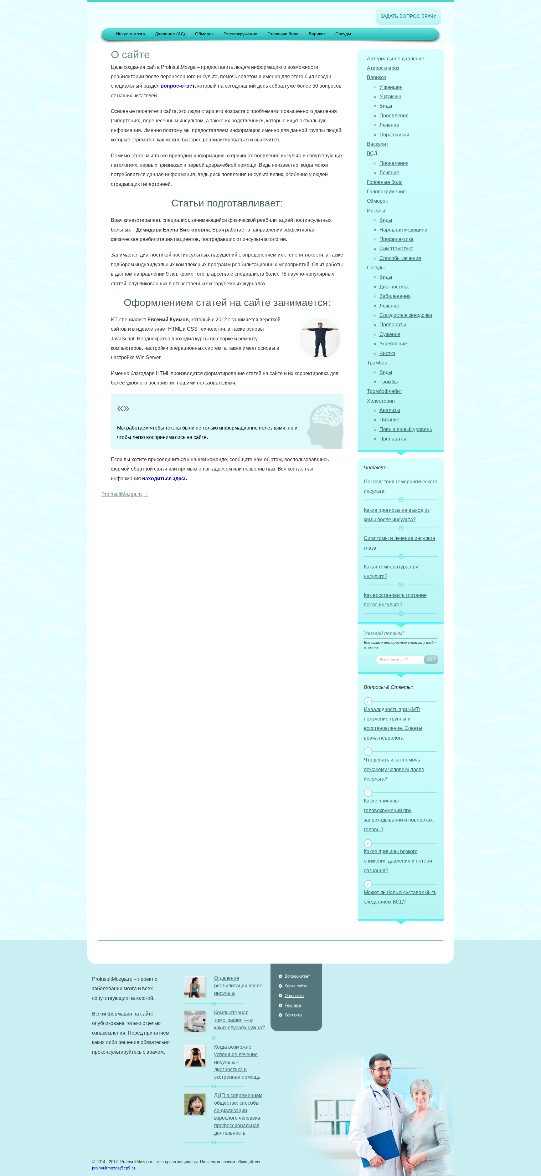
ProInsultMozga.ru (121, 494)
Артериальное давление (395, 58)
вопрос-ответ (178, 86)
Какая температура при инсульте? (391, 571)
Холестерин (381, 401)
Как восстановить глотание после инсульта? (395, 600)
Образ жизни (394, 134)
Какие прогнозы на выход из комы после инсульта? (397, 514)
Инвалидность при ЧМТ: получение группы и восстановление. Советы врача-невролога (393, 724)
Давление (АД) (170, 33)
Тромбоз (377, 362)
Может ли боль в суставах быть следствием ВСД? (400, 897)
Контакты (293, 1015)
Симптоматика (396, 248)
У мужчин (390, 96)
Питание (389, 419)
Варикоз (317, 33)
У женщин (391, 87)
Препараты (392, 324)
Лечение (389, 125)
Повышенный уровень (405, 429)
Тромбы (388, 381)
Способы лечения (400, 258)
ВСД (372, 153)
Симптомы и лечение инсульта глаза (399, 543)
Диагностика (394, 286)
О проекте (294, 995)
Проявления (394, 115)
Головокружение (240, 33)
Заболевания (395, 296)
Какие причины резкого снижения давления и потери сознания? (398, 861)
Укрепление (393, 343)
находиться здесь (164, 478)
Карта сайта (296, 986)
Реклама (293, 1005)
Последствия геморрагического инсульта (400, 486)
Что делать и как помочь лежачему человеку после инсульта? (394, 769)
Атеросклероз (383, 68)
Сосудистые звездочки (405, 315)
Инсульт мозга (130, 33)
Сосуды (343, 33)
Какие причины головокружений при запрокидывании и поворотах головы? (398, 815)
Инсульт (376, 210)
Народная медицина (403, 229)
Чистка (387, 353)
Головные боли (283, 33)
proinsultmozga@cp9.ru (113, 1168)
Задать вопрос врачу (408, 16)
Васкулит (377, 144)
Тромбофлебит (384, 391)
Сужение (389, 334)
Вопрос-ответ (297, 976)
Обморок (204, 33)
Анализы (389, 410)
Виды (385, 106)
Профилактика (396, 239)
